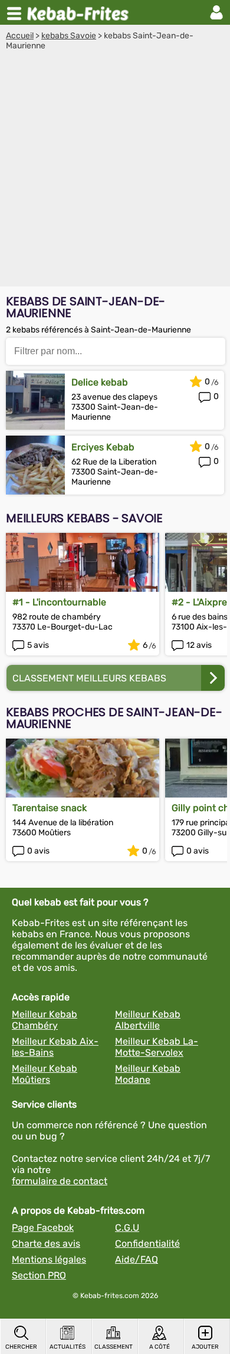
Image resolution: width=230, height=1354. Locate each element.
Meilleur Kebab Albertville (147, 1020)
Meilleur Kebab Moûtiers (44, 1074)
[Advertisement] (115, 171)
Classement (113, 1346)
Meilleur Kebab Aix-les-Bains (55, 1047)
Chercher (21, 1346)
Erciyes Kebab (102, 447)
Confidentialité (147, 1243)
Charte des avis (46, 1243)
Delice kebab (99, 382)
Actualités (68, 1346)
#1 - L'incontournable (59, 602)
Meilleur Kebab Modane (147, 1074)
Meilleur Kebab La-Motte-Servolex (156, 1047)
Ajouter (205, 1346)
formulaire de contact (59, 1181)
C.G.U (127, 1227)
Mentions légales (49, 1259)
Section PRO (39, 1275)
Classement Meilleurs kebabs (89, 678)
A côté (159, 1346)
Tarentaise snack (49, 807)
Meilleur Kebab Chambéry (44, 1020)
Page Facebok (43, 1227)
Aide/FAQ (136, 1259)
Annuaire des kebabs (80, 12)
